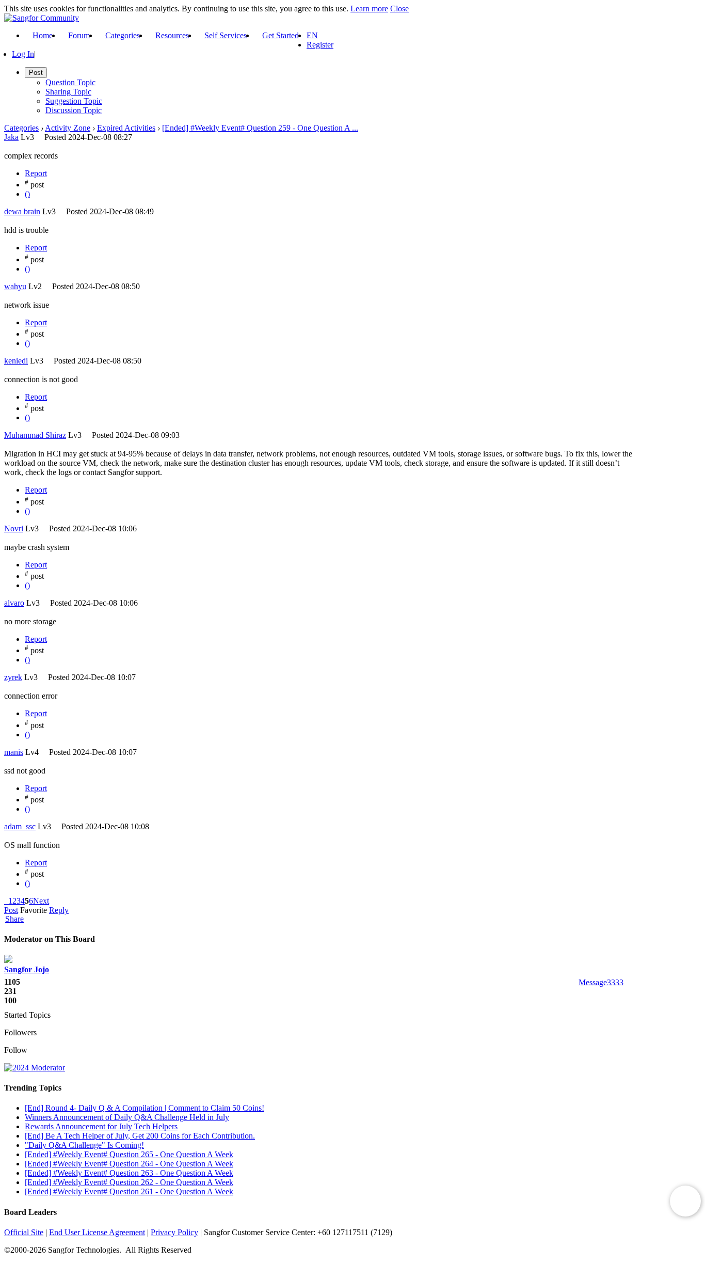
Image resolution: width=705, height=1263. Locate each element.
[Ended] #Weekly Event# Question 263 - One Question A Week (129, 1173)
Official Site (23, 1232)
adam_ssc (20, 826)
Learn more (369, 8)
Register (320, 44)
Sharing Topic (68, 91)
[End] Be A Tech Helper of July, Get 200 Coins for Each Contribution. (140, 1135)
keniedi (16, 360)
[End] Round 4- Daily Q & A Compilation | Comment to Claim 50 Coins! (144, 1107)
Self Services (225, 35)
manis (13, 752)
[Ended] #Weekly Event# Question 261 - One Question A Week (129, 1191)
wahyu (15, 286)
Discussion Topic (73, 110)
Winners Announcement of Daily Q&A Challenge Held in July (127, 1117)
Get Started (280, 35)
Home (43, 35)
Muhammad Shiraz (35, 435)
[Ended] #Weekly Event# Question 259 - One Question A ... (260, 127)
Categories (122, 35)
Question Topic (70, 82)
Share (14, 919)
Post (11, 910)
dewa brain (22, 211)
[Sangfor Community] (41, 17)
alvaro (14, 602)
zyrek (13, 677)
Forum (79, 35)
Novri (13, 528)
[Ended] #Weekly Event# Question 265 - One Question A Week (129, 1154)
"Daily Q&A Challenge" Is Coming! (84, 1145)
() (27, 194)
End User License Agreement (97, 1232)
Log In (23, 54)
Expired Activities (126, 127)
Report (36, 173)
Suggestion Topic (73, 101)
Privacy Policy (174, 1232)
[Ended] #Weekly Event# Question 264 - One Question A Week (129, 1163)
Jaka (11, 137)
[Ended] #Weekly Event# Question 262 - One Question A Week (129, 1182)
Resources (172, 35)
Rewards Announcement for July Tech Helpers (101, 1126)
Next (41, 900)
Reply (59, 910)
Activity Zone (67, 127)
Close (399, 8)
